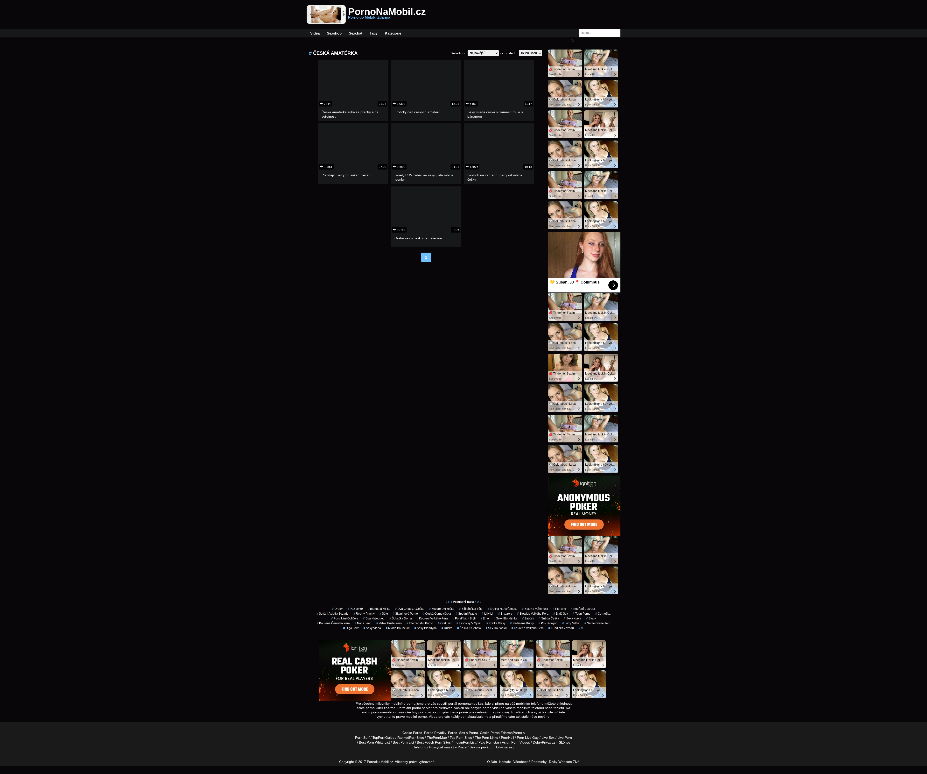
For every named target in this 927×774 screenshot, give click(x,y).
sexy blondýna (425, 628)
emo (484, 618)
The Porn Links (486, 737)
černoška (603, 613)
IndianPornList (465, 742)
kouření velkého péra (432, 618)
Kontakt (505, 762)
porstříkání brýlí (464, 618)
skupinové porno (405, 613)
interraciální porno (420, 623)
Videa (315, 33)
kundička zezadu (561, 628)
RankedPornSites (410, 737)
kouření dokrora (583, 609)
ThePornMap (437, 737)
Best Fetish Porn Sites (434, 742)
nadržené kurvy (522, 623)
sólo (383, 613)
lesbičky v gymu (469, 623)
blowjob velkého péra (532, 613)
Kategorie (393, 33)
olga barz (351, 628)
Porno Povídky (435, 733)
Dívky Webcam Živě (564, 762)
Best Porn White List (374, 742)
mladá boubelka (398, 628)
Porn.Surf (362, 737)
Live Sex (548, 737)
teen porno (581, 613)
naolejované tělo (597, 623)
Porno (452, 733)
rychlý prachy (364, 613)
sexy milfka (571, 623)
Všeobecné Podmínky (530, 762)
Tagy (374, 33)
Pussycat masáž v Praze (448, 747)
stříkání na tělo (471, 609)
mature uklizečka (441, 609)
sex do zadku (496, 628)
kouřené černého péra (333, 623)
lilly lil (487, 613)
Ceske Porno (412, 733)
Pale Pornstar (488, 742)
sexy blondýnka (505, 618)
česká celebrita (469, 628)
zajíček (528, 618)
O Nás (492, 762)
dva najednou (374, 618)
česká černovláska (437, 613)
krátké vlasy (495, 623)
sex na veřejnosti (535, 609)
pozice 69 (355, 609)
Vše (581, 628)
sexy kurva (572, 618)
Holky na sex (504, 747)
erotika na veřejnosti (502, 609)
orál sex (445, 623)
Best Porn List (403, 742)
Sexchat (355, 33)
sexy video (372, 628)
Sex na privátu (481, 747)
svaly (591, 618)
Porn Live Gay (528, 737)
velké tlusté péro (389, 623)
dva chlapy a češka (409, 609)
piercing (559, 609)
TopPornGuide (383, 737)
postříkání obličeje (344, 618)
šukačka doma (400, 618)
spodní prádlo (466, 613)
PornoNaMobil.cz (387, 14)
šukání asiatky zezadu (332, 613)
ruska (447, 628)
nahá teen (363, 623)
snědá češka (549, 618)
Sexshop (334, 33)
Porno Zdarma (502, 733)
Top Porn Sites (461, 737)
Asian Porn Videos (516, 742)
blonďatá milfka (379, 609)
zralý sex (560, 613)
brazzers (505, 613)
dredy (337, 609)
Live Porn (564, 737)
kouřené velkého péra (528, 628)
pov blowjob (548, 623)
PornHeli (507, 737)
